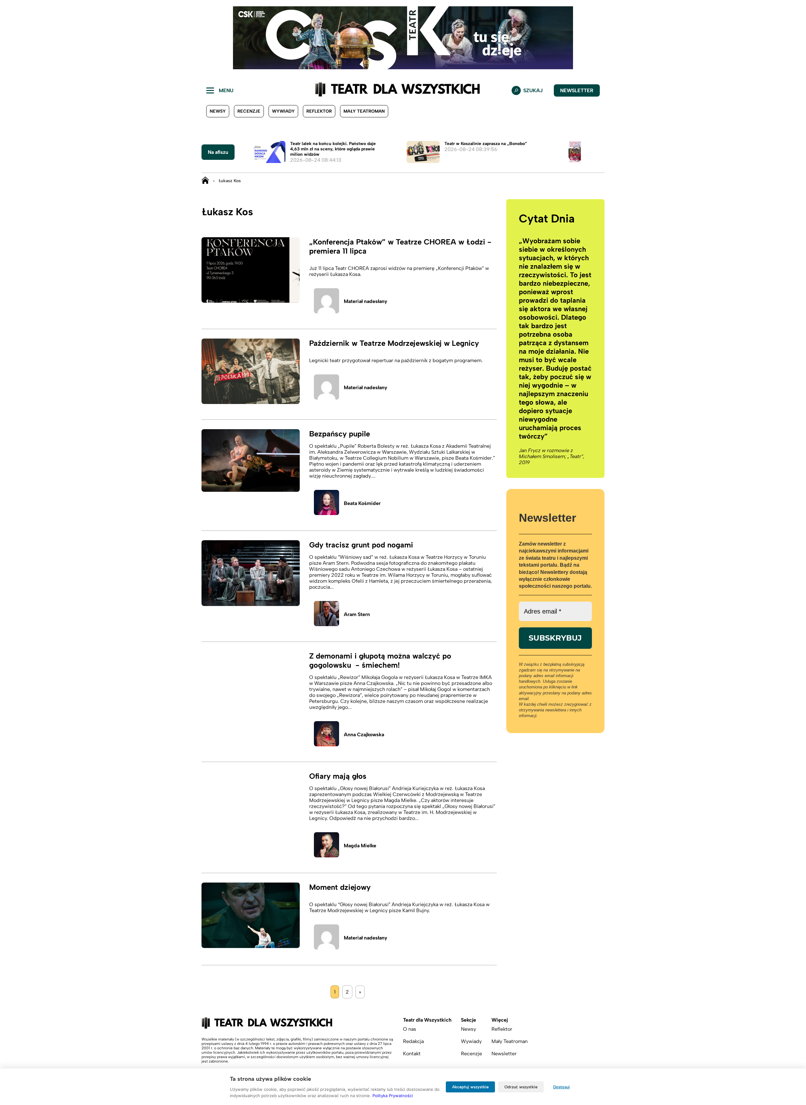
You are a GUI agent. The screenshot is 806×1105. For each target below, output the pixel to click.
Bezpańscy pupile (339, 433)
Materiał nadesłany (365, 301)
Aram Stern (357, 614)
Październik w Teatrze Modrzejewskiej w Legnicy (394, 343)
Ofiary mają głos (337, 776)
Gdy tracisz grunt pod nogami (361, 544)
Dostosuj (561, 1087)
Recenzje (248, 111)
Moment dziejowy (340, 887)
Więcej (499, 1020)
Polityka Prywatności (392, 1095)
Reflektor (319, 111)
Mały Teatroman (364, 111)
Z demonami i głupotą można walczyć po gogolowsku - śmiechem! (380, 660)
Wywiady (283, 111)
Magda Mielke (360, 846)
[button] (10, 38)
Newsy (218, 111)
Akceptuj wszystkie (470, 1087)
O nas (409, 1029)
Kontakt (412, 1054)
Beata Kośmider (362, 503)
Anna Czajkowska (364, 735)
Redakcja (413, 1041)
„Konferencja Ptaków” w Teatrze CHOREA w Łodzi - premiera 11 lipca (400, 246)
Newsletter (576, 90)
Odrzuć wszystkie (520, 1087)
